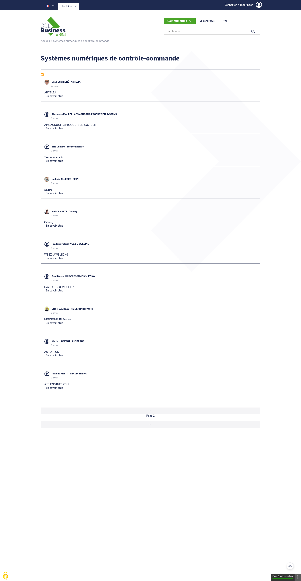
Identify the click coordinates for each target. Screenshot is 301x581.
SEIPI (76, 179)
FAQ (224, 21)
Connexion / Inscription (239, 4)
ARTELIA (75, 82)
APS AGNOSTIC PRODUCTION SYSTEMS (95, 114)
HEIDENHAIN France (82, 309)
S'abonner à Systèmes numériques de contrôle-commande (42, 74)
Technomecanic (75, 147)
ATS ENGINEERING (77, 374)
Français (47, 5)
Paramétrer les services (282, 576)
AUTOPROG (78, 341)
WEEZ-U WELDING (79, 244)
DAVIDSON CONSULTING (81, 276)
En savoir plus (207, 21)
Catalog (73, 212)
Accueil (45, 41)
